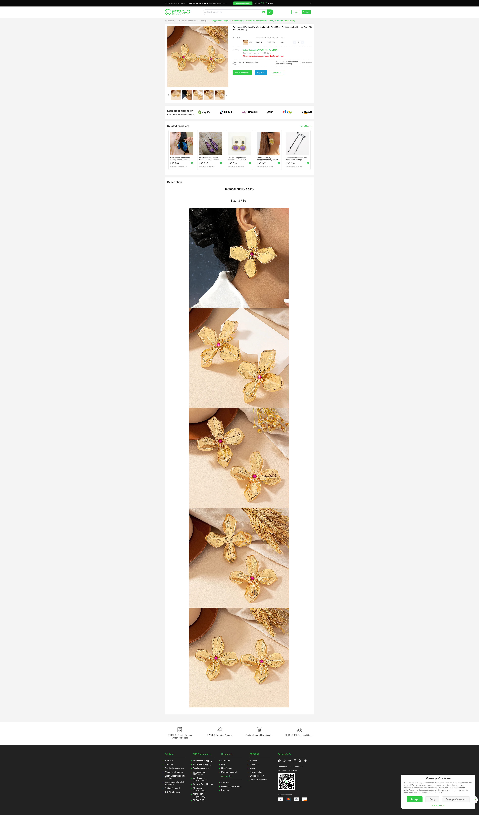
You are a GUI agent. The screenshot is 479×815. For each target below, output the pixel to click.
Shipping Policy (257, 776)
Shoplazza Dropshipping (199, 789)
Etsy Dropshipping (201, 768)
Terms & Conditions (258, 780)
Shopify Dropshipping (202, 760)
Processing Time (237, 63)
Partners (225, 790)
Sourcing (169, 760)
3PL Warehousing (172, 792)
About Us (254, 760)
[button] (294, 42)
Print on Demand (172, 788)
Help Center (226, 768)
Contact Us (254, 764)
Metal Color (237, 37)
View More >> (306, 126)
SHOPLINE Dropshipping (199, 795)
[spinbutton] (298, 42)
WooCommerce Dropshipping (200, 779)
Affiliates (225, 782)
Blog (223, 764)
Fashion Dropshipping (174, 768)
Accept (414, 799)
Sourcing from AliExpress (199, 773)
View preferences (456, 799)
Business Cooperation (231, 786)
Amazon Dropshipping (203, 784)
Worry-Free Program (174, 772)
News (252, 768)
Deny (432, 799)
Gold (250, 42)
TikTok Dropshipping (202, 764)
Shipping (236, 50)
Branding (169, 764)
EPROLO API (199, 800)
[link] (170, 21)
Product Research (229, 772)
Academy (225, 760)
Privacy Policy (438, 805)
